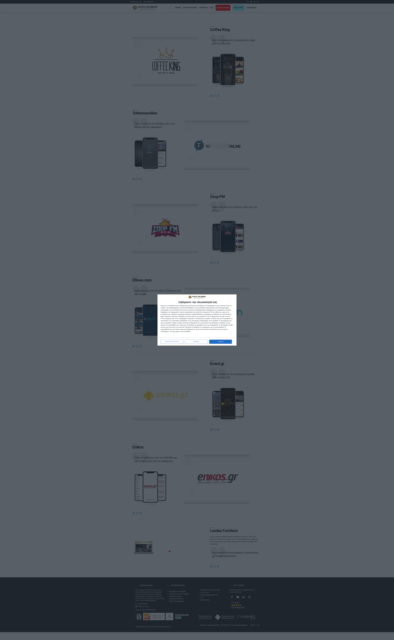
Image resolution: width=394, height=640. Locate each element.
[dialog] (197, 319)
